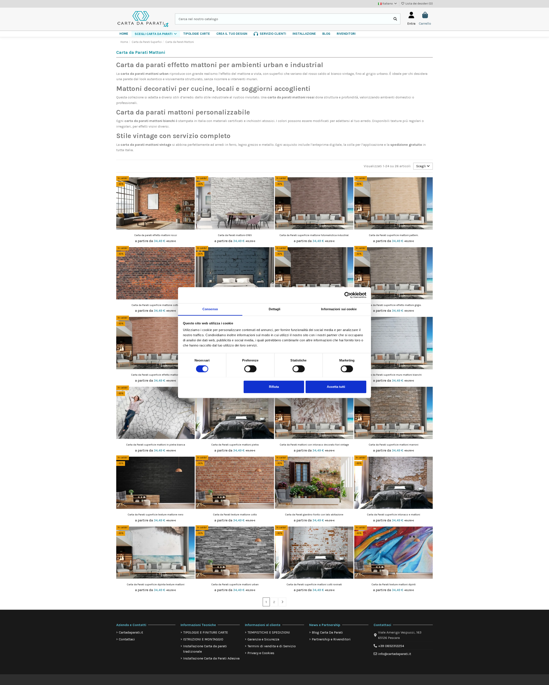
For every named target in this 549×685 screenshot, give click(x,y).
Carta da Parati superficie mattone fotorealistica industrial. (314, 235)
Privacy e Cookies (260, 653)
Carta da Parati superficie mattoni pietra (235, 444)
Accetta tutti (336, 386)
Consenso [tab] (210, 309)
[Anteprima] (191, 190)
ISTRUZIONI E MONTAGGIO (203, 639)
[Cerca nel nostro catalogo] (395, 19)
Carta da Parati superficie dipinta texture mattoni (155, 584)
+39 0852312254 (391, 646)
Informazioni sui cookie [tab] (338, 309)
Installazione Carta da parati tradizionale (205, 649)
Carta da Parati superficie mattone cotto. (155, 305)
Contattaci (127, 639)
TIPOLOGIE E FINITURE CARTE (205, 632)
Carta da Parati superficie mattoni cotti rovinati (314, 584)
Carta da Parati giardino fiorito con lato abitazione (314, 514)
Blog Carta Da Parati (327, 632)
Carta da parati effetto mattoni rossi (155, 235)
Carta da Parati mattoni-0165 (235, 235)
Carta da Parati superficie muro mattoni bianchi (393, 374)
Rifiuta (274, 386)
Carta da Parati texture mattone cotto (235, 514)
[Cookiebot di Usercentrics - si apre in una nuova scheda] (347, 295)
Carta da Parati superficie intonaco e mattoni (393, 514)
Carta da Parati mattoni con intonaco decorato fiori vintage (314, 444)
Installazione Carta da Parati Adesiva (211, 658)
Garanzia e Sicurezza (263, 639)
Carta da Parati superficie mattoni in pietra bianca (155, 444)
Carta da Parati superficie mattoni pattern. (393, 235)
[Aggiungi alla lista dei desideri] (191, 182)
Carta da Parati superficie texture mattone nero (155, 514)
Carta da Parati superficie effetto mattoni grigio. (393, 305)
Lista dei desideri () (419, 3)
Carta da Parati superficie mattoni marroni (393, 444)
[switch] (250, 368)
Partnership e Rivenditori (331, 639)
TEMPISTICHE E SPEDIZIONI (268, 632)
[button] (155, 34)
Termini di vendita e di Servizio (271, 646)
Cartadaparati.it (131, 632)
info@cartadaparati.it (394, 654)
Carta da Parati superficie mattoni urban (235, 584)
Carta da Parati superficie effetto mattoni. (155, 374)
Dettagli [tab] (275, 309)
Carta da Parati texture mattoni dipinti (393, 584)
